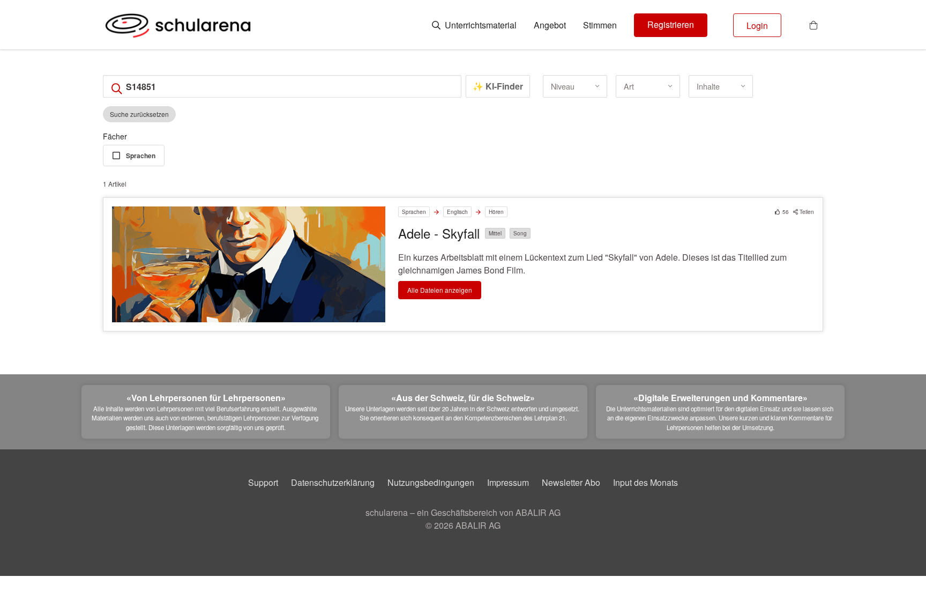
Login (757, 25)
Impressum (508, 482)
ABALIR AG (478, 525)
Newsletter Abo (571, 482)
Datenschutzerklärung (333, 482)
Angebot (550, 25)
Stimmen (600, 25)
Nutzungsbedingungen (430, 482)
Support (263, 482)
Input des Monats (645, 482)
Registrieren (670, 24)
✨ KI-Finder (498, 86)
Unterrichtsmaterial (480, 25)
